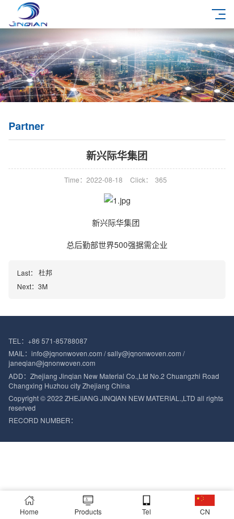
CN (205, 511)
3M (43, 286)
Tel (146, 511)
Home (29, 511)
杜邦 (45, 272)
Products (88, 511)
